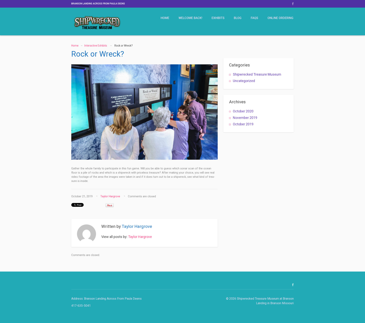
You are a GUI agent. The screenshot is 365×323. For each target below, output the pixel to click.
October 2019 (243, 124)
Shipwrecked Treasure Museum (257, 74)
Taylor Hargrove (110, 196)
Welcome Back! (190, 18)
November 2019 (245, 118)
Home (165, 18)
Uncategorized (244, 81)
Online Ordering (280, 18)
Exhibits (218, 18)
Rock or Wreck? (97, 54)
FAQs (254, 18)
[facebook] (293, 3)
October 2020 (243, 111)
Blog (237, 18)
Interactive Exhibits (95, 45)
